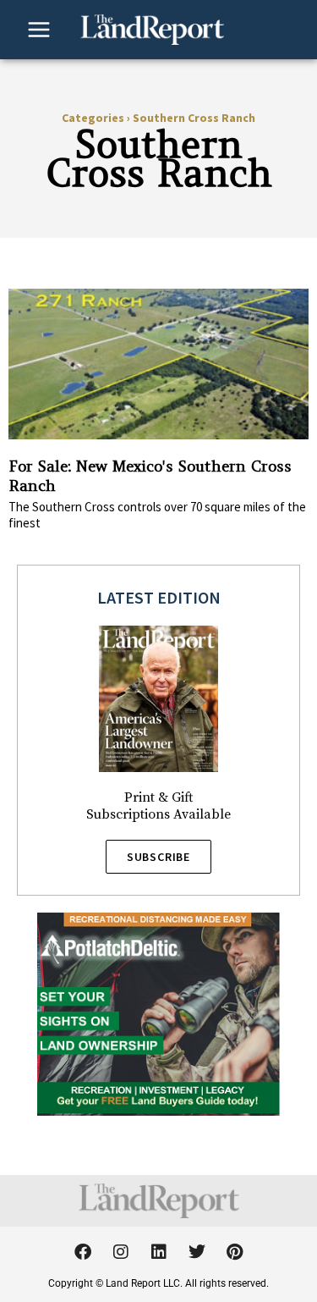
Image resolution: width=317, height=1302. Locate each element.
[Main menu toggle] (39, 30)
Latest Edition (159, 597)
